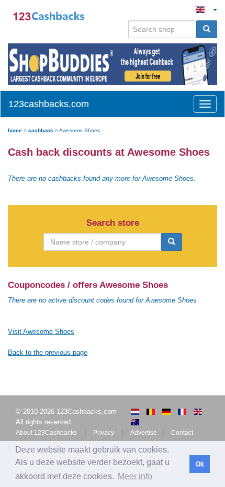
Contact (182, 432)
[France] (182, 411)
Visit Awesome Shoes (41, 331)
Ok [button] (200, 464)
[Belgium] (151, 411)
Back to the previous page (47, 352)
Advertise (143, 432)
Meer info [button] (135, 476)
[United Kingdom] (198, 411)
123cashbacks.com (48, 104)
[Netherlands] (135, 411)
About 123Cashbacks (46, 432)
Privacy (103, 432)
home (15, 130)
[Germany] (166, 411)
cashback (40, 130)
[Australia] (135, 422)
